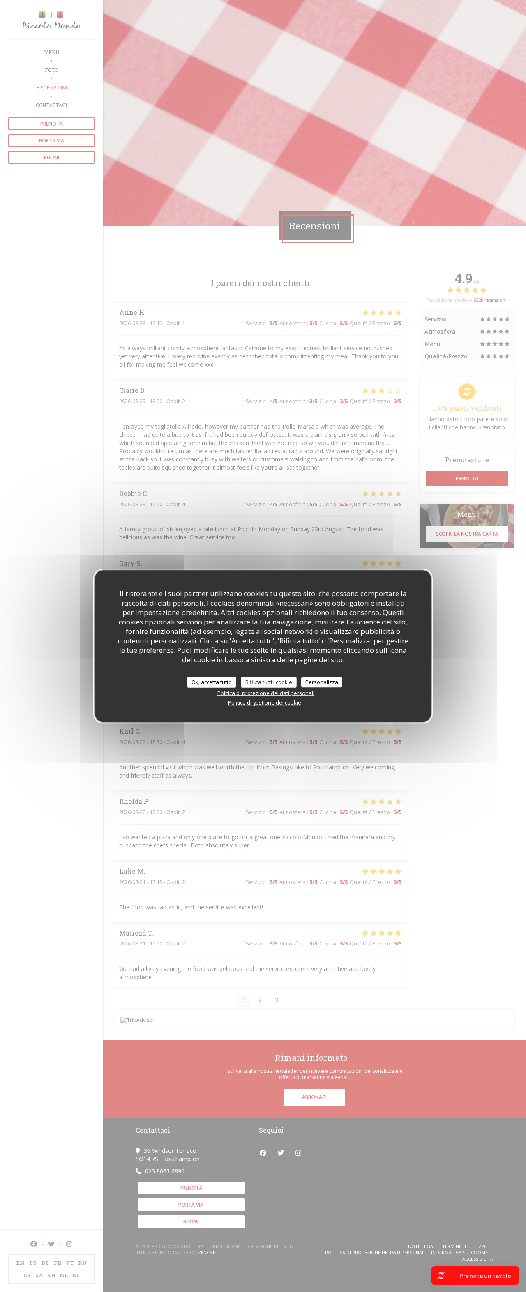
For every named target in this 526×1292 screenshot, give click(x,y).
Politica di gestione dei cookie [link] (264, 702)
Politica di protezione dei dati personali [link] (265, 693)
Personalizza (321, 682)
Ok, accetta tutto (211, 682)
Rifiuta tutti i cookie (268, 682)
